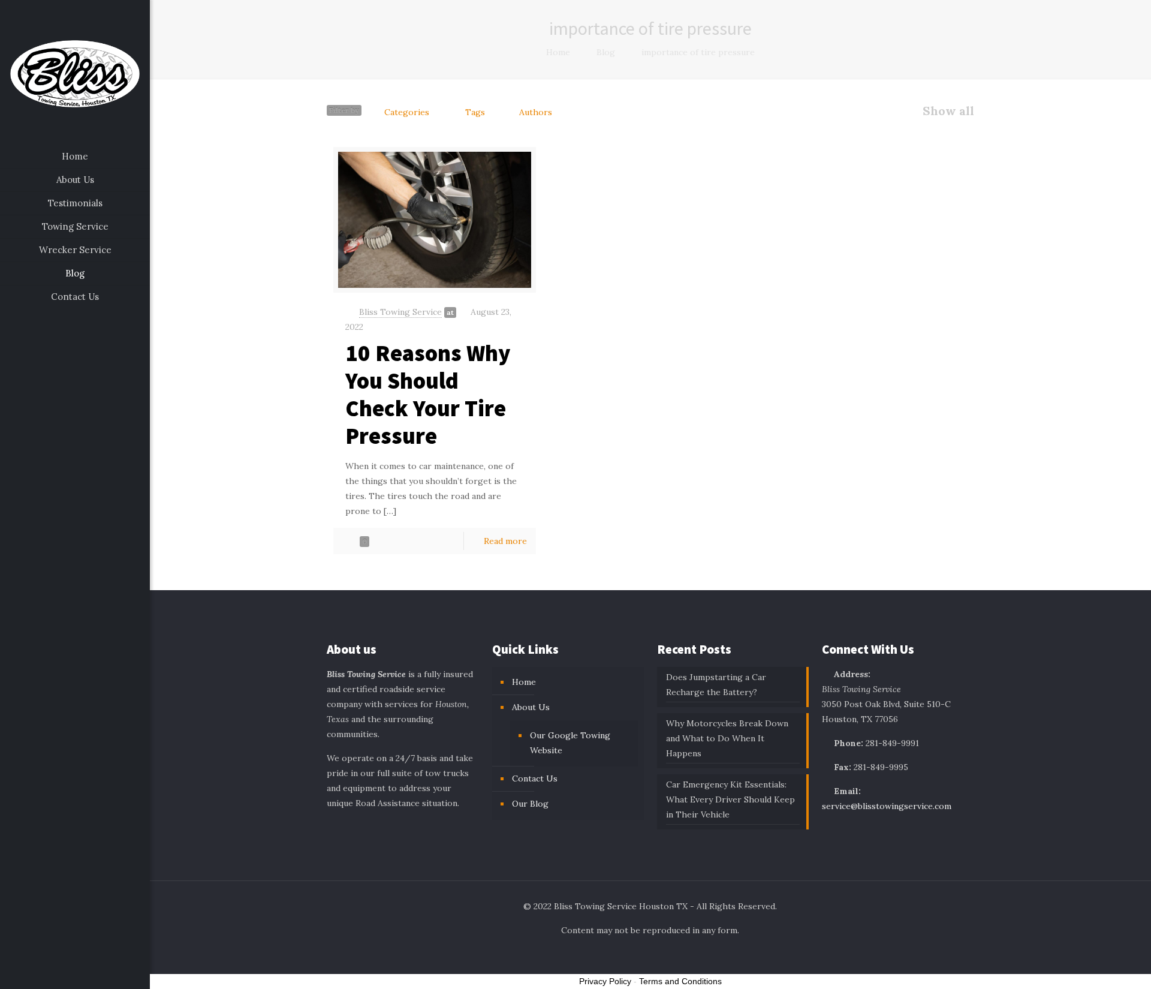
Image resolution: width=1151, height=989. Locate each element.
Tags (475, 112)
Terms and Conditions (680, 981)
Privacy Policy (605, 981)
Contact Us (535, 778)
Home (558, 52)
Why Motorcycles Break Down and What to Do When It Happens (727, 738)
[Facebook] (50, 972)
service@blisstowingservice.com (886, 806)
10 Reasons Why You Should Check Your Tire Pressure (428, 394)
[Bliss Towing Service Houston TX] (75, 72)
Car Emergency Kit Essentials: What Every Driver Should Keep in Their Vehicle (730, 799)
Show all (948, 111)
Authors (535, 112)
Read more (505, 541)
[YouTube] (83, 972)
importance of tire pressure (698, 52)
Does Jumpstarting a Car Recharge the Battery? (716, 685)
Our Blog (530, 803)
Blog (605, 52)
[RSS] (99, 972)
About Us (531, 707)
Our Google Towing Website (570, 743)
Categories (406, 112)
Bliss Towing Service (400, 311)
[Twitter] (67, 972)
